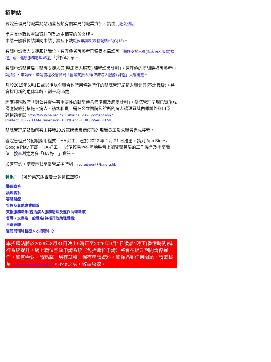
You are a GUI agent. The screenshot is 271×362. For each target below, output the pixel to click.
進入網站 (127, 24)
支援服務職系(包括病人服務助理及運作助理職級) (46, 212)
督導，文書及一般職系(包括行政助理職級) (40, 218)
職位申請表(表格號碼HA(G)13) (98, 41)
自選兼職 (13, 224)
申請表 (26, 75)
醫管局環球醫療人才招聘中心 (30, 231)
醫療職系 (13, 186)
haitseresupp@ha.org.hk (32, 264)
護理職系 (13, 193)
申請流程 (43, 75)
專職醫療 (13, 199)
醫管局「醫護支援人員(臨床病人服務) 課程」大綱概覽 (99, 75)
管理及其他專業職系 (22, 205)
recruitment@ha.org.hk (96, 164)
